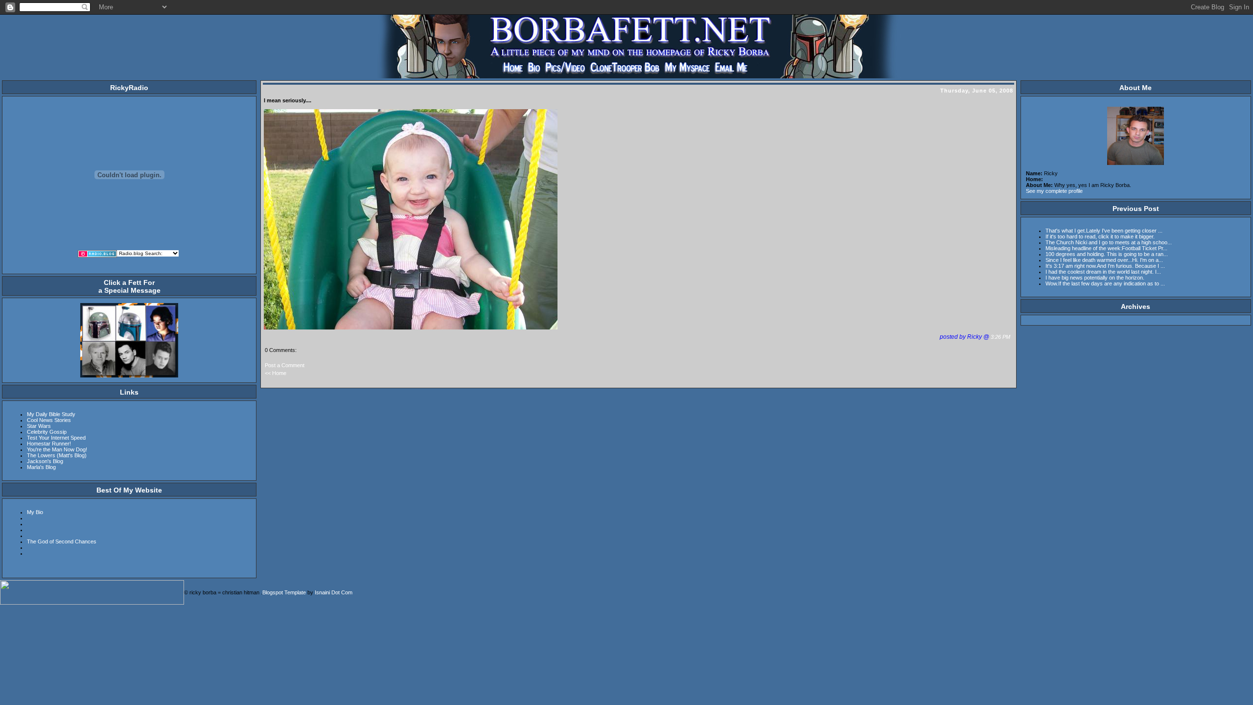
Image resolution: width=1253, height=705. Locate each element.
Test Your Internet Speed (56, 438)
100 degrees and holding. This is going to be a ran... (1106, 254)
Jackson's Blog (45, 461)
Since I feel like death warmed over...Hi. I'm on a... (1104, 260)
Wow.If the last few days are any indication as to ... (1105, 283)
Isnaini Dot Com (333, 592)
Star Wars (39, 426)
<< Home (275, 373)
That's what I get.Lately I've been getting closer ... (1103, 231)
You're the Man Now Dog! (57, 449)
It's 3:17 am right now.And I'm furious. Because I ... (1105, 266)
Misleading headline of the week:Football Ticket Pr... (1106, 248)
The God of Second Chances (61, 541)
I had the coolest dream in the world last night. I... (1103, 272)
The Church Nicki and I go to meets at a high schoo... (1108, 242)
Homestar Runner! (49, 443)
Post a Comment (284, 365)
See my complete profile (1054, 191)
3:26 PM (1001, 337)
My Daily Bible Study (51, 414)
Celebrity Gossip (47, 432)
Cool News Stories (49, 420)
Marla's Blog (41, 467)
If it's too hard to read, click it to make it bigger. (1100, 236)
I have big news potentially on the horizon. (1094, 278)
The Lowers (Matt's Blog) (57, 455)
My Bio (35, 512)
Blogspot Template (284, 592)
